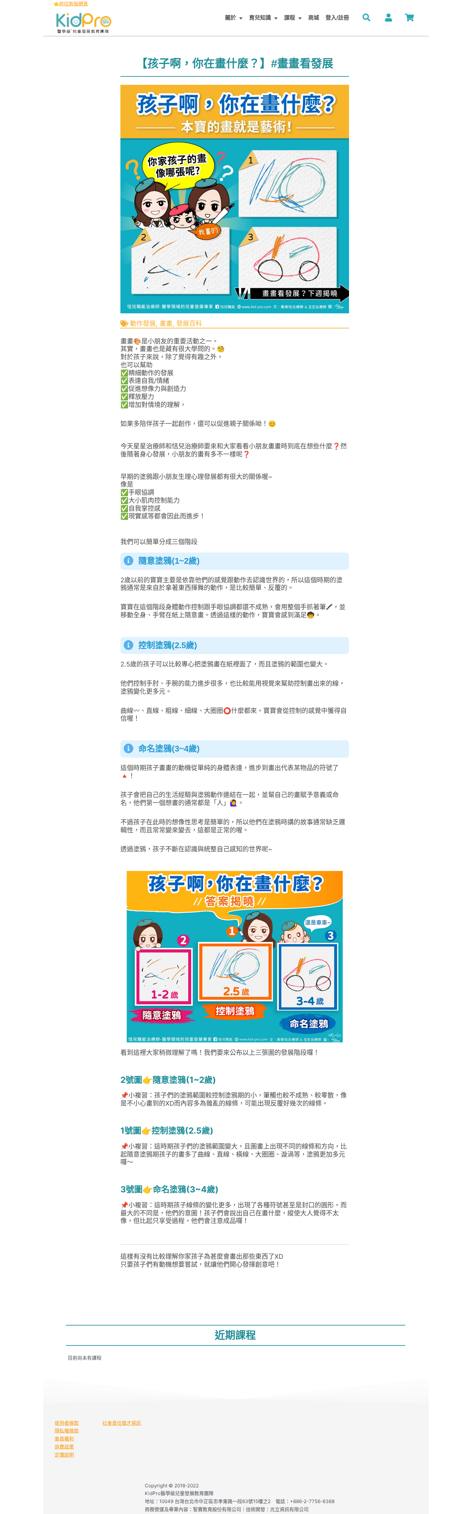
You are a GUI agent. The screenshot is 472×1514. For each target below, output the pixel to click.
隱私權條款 (67, 1431)
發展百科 (189, 323)
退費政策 (64, 1447)
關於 (230, 18)
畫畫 (166, 323)
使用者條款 (67, 1423)
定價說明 (64, 1455)
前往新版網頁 (73, 4)
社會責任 (112, 1423)
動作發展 (143, 323)
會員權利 (64, 1439)
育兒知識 (260, 18)
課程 (289, 18)
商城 (313, 18)
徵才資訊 (131, 1423)
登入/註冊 (337, 18)
